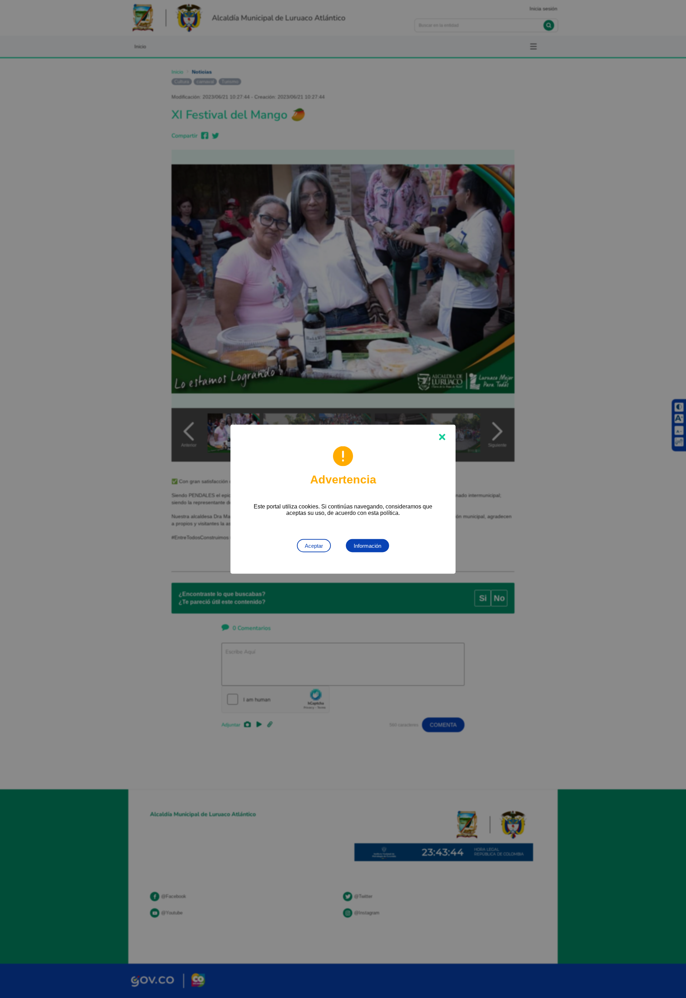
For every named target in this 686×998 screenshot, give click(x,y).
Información (367, 545)
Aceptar (314, 545)
